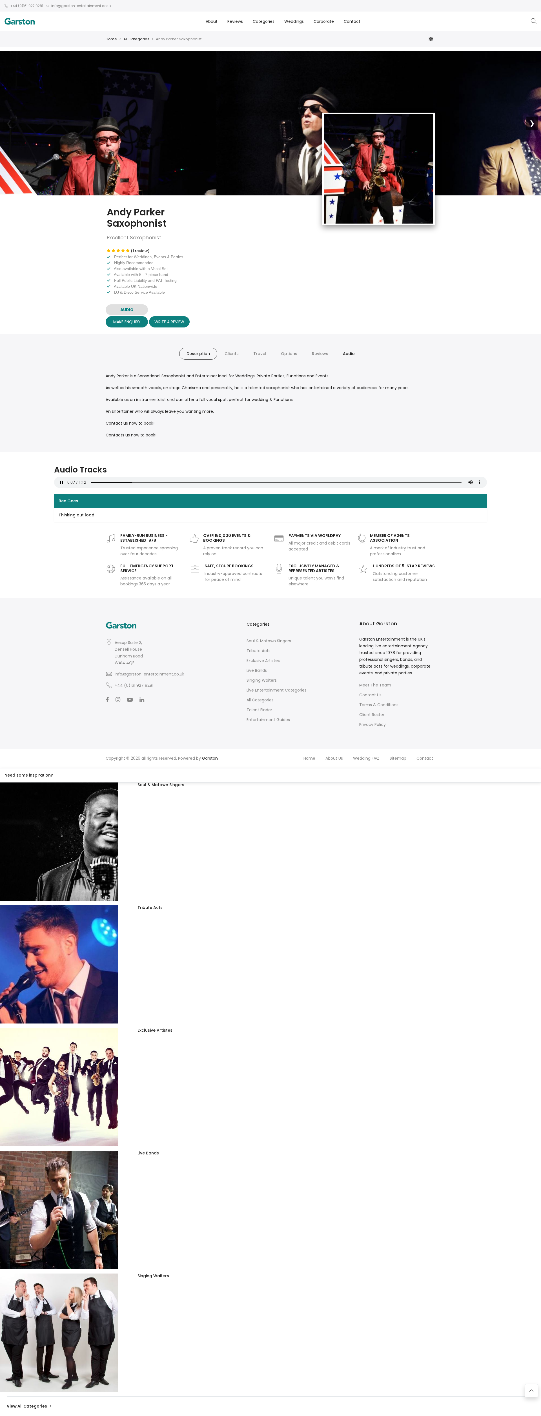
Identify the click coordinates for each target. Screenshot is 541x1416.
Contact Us (370, 695)
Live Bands (257, 670)
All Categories (136, 39)
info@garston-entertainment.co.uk (149, 674)
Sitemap (398, 758)
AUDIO (127, 310)
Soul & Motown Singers (269, 641)
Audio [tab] (349, 353)
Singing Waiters (262, 680)
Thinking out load (76, 515)
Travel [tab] (259, 353)
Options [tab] (289, 353)
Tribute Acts (258, 651)
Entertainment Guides (268, 720)
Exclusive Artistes (263, 660)
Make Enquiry (127, 322)
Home (111, 39)
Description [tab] (198, 353)
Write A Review (169, 322)
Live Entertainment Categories (277, 690)
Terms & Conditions (378, 705)
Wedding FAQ (366, 758)
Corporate (324, 21)
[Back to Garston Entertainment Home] (19, 21)
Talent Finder (259, 710)
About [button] (212, 21)
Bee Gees (68, 501)
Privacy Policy (372, 724)
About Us (334, 758)
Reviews (235, 21)
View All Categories (27, 1406)
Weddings (294, 21)
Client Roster (371, 714)
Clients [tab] (232, 353)
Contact (352, 21)
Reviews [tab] (320, 353)
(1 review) (140, 251)
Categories (263, 21)
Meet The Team (375, 685)
